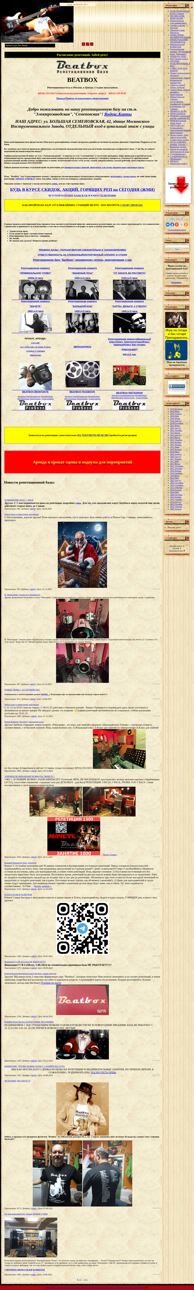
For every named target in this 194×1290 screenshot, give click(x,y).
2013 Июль (175, 437)
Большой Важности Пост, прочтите (20, 863)
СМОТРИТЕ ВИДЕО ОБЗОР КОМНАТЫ (24, 1270)
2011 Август (175, 428)
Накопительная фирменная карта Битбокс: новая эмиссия (30, 973)
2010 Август (175, 421)
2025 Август (175, 502)
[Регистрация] (87, 45)
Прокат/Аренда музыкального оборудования (82, 98)
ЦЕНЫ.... (46, 694)
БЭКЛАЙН (35, 343)
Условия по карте (51, 982)
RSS (30, 45)
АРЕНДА (19, 179)
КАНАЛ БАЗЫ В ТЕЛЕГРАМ (18, 894)
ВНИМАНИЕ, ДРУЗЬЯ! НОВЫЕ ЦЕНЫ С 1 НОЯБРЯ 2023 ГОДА (34, 1066)
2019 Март (175, 476)
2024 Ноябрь (175, 497)
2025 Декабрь (176, 507)
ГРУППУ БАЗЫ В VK (75, 195)
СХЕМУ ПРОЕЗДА (131, 205)
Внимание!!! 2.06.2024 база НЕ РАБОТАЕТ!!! (25, 962)
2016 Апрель (176, 454)
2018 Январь (175, 471)
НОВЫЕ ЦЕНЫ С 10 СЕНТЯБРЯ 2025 (22, 690)
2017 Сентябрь (176, 466)
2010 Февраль (176, 409)
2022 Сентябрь (176, 483)
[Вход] (91, 45)
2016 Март (175, 452)
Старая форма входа (177, 230)
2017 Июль (175, 464)
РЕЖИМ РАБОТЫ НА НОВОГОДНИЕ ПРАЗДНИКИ (28, 1022)
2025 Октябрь (176, 504)
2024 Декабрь (176, 499)
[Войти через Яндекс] (177, 225)
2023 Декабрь (176, 487)
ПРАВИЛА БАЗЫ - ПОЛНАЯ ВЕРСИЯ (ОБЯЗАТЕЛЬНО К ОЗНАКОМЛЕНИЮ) (82, 250)
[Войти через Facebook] (172, 225)
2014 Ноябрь (175, 442)
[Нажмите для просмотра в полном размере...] (82, 587)
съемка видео (129, 176)
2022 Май (174, 478)
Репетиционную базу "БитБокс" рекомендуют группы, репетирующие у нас (82, 259)
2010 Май (174, 416)
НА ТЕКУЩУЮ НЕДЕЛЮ (93, 435)
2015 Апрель (176, 449)
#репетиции (35, 399)
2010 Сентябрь (176, 423)
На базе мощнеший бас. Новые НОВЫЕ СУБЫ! (26, 1214)
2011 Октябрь (176, 430)
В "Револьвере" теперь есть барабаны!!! (22, 595)
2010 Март (175, 411)
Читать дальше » (110, 855)
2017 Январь (175, 459)
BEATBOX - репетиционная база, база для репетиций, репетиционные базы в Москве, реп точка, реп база (93, 1288)
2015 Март (175, 447)
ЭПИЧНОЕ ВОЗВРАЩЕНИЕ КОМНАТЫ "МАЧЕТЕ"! (29, 776)
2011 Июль (175, 426)
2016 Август (175, 457)
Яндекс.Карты (118, 114)
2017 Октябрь (176, 468)
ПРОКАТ (31, 179)
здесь (55, 183)
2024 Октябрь (176, 495)
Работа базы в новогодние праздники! (21, 514)
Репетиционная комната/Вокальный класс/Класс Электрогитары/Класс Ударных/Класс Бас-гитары (129, 342)
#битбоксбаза (23, 399)
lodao (33, 1274)
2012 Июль (175, 433)
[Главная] (83, 45)
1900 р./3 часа (82, 278)
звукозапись (116, 176)
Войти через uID (176, 219)
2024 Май (174, 492)
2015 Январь (175, 445)
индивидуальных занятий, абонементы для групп (88, 167)
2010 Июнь (175, 418)
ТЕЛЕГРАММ (107, 195)
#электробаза (47, 399)
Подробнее (176, 282)
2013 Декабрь (176, 440)
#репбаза (22, 396)
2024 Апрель (176, 490)
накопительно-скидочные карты (128, 167)
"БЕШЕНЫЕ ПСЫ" (82, 273)
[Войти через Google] (181, 224)
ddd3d (32, 509)
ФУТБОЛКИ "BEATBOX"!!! (17, 1081)
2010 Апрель (176, 414)
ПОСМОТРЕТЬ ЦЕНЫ (103, 1072)
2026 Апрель (176, 509)
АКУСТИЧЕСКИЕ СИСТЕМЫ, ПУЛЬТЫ (35, 347)
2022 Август (175, 480)
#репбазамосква (33, 396)
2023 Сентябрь (176, 485)
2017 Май (174, 461)
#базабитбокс (47, 396)
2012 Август (175, 435)
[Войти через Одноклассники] (186, 225)
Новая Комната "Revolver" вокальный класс (24, 722)
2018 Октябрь (176, 473)
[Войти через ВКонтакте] (168, 225)
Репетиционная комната (35, 268)
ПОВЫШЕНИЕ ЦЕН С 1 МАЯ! (19, 500)
